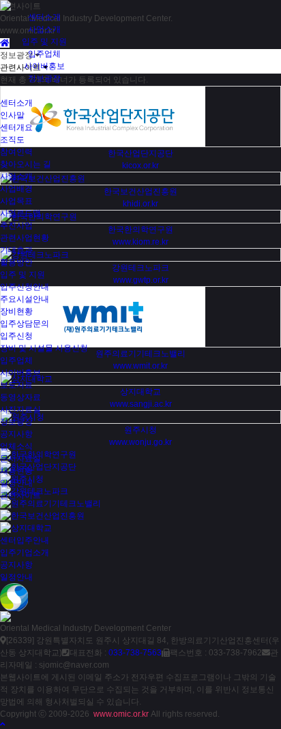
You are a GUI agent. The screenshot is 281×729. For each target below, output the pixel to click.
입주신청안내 (24, 287)
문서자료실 (20, 458)
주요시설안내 (24, 299)
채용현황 (16, 471)
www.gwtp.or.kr (140, 280)
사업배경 (16, 188)
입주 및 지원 (44, 41)
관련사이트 (20, 495)
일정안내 (16, 483)
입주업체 (44, 54)
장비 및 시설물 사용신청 (44, 348)
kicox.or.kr (140, 165)
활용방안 (16, 262)
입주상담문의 (24, 323)
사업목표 (16, 201)
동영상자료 (20, 397)
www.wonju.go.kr (140, 442)
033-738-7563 (135, 652)
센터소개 (44, 17)
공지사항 (16, 434)
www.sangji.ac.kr (141, 404)
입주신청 (16, 336)
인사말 (12, 115)
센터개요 (16, 127)
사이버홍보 (44, 66)
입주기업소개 (24, 552)
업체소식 (16, 446)
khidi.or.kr (140, 203)
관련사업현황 (24, 238)
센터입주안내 (24, 540)
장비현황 (16, 311)
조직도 (12, 139)
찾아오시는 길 (25, 164)
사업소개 (44, 29)
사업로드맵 (20, 213)
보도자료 (16, 385)
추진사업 (16, 225)
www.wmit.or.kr (140, 366)
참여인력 (16, 152)
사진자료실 (20, 409)
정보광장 (44, 78)
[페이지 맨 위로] (2, 724)
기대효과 (16, 250)
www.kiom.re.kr (140, 242)
